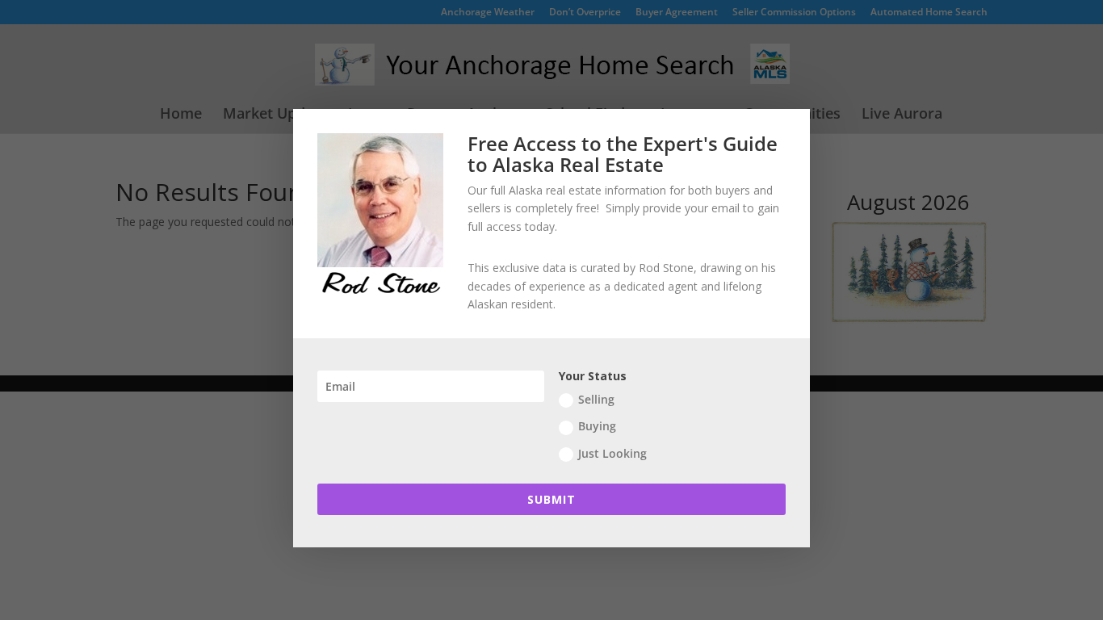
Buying (597, 426)
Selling (596, 399)
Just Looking (612, 453)
